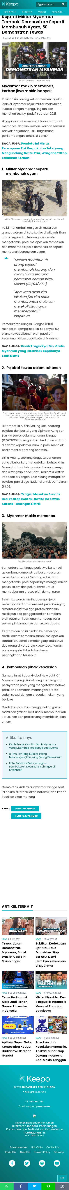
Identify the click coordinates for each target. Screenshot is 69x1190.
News (4, 939)
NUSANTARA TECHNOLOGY (38, 1087)
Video (42, 12)
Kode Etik (10, 1152)
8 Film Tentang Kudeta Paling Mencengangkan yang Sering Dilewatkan (35, 755)
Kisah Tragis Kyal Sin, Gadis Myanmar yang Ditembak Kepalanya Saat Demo (33, 351)
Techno (27, 12)
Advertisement (18, 1147)
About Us (25, 1152)
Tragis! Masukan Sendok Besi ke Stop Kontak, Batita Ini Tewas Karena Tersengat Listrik (31, 499)
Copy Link (62, 1186)
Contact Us (52, 1147)
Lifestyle (10, 12)
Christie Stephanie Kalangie (35, 38)
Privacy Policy (42, 1152)
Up (62, 1178)
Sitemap (59, 1152)
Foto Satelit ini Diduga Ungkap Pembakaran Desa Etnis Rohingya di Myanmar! (32, 766)
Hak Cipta (37, 1147)
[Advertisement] (34, 862)
